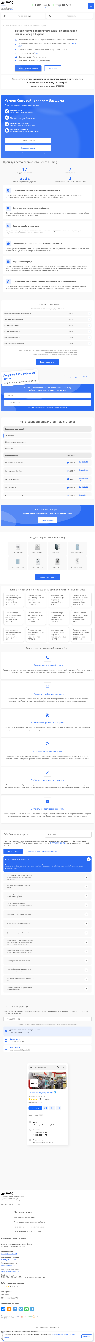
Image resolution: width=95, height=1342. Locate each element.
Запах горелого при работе (15, 496)
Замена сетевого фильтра (12, 337)
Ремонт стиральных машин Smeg (27, 1231)
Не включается (10, 488)
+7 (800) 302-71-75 (63, 5)
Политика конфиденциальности (47, 1327)
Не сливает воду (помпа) (14, 463)
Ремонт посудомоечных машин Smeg (29, 1222)
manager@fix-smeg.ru (10, 1271)
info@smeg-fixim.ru (9, 1265)
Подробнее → (83, 462)
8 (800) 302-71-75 (8, 1259)
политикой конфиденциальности (57, 407)
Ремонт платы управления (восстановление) (17, 313)
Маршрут (37, 1108)
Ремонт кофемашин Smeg (24, 1217)
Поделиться (3, 1309)
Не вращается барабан (13, 471)
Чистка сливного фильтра (12, 331)
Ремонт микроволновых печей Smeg (29, 1227)
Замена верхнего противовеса (13, 319)
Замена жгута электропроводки (14, 343)
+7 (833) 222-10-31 (42, 5)
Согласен (86, 1336)
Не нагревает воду (12, 479)
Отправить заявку (28, 148)
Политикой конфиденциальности (67, 1024)
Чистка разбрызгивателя (11, 325)
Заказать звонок (48, 520)
